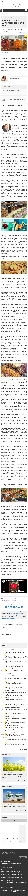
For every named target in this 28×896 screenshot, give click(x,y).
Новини (3, 29)
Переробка (18, 29)
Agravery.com (11, 886)
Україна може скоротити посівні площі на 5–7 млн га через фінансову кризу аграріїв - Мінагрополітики (15, 666)
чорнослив (14, 600)
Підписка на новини (7, 867)
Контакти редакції (6, 861)
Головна (3, 13)
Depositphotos (9, 884)
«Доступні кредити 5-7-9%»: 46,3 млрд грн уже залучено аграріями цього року (16, 657)
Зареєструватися (22, 6)
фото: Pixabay (5, 52)
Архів (4, 817)
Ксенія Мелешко (15, 78)
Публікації (5, 31)
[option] (14, 43)
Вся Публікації (22, 780)
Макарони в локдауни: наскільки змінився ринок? (13, 100)
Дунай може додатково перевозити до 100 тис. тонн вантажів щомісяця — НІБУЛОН (15, 684)
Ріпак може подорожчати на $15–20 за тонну (16, 710)
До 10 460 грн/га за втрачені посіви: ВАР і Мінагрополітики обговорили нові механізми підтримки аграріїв (15, 724)
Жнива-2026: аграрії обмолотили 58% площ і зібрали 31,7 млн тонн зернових (15, 719)
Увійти (15, 6)
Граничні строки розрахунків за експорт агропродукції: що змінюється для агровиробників (15, 739)
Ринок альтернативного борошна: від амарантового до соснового (12, 91)
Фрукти (10, 29)
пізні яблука (22, 598)
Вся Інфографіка (21, 810)
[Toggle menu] (26, 10)
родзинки (8, 600)
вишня (10, 598)
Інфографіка (7, 786)
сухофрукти (16, 598)
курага (3, 600)
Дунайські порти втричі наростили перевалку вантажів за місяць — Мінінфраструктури (14, 715)
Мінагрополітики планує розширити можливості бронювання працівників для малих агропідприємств (15, 744)
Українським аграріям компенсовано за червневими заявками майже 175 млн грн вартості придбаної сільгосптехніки (16, 694)
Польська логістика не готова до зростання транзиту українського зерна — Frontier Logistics (15, 672)
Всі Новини (23, 749)
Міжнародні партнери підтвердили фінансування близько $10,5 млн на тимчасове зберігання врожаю (15, 706)
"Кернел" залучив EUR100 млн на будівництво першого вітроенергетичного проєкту (15, 699)
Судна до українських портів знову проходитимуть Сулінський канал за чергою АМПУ (15, 729)
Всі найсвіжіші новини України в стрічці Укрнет (14, 891)
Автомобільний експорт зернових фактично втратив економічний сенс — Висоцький (14, 652)
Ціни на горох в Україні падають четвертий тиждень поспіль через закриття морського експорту (15, 689)
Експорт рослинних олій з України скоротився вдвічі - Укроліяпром (14, 735)
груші (6, 598)
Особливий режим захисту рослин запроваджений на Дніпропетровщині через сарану (15, 678)
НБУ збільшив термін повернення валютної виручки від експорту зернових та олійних (15, 661)
